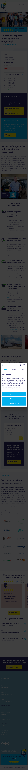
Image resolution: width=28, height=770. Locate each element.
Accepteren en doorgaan (14, 394)
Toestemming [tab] (5, 369)
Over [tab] (23, 369)
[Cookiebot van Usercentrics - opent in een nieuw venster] (20, 365)
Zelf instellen (13, 398)
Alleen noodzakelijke (14, 403)
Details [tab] (14, 369)
